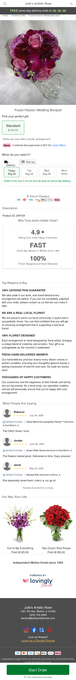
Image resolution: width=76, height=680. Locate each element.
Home (5, 15)
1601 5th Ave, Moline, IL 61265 (38, 611)
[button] (68, 672)
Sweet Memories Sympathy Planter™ (45, 421)
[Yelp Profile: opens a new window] (49, 629)
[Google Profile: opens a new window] (41, 629)
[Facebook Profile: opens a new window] (34, 629)
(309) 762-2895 (38, 614)
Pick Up (30, 162)
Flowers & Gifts (18, 15)
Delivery (10, 164)
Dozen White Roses (36, 450)
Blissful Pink (32, 474)
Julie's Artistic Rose (38, 3)
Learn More (59, 145)
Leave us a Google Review (38, 641)
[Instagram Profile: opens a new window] (26, 629)
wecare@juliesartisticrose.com (38, 618)
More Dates (64, 172)
